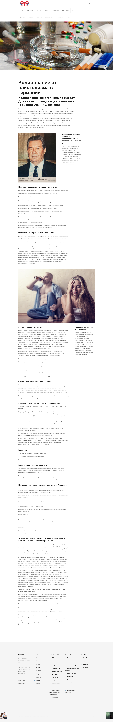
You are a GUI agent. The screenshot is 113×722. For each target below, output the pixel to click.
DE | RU (89, 3)
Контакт (56, 10)
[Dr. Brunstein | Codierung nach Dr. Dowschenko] (24, 3)
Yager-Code (55, 697)
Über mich (65, 10)
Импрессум (86, 667)
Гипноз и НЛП (71, 673)
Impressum (49, 18)
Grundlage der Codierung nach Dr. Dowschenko (55, 685)
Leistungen (59, 18)
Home (22, 10)
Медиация (70, 676)
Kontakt (22, 18)
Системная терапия (73, 665)
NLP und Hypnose (57, 671)
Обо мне (30, 10)
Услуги (31, 18)
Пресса (47, 10)
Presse (69, 18)
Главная (39, 18)
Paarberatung (56, 668)
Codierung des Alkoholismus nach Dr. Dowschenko (55, 692)
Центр (39, 10)
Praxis (74, 10)
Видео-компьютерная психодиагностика (70, 660)
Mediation (55, 674)
